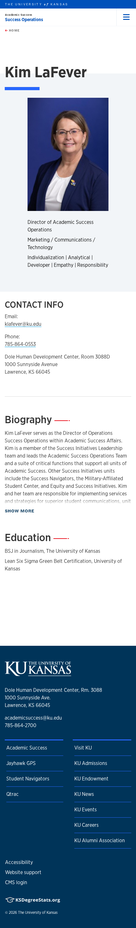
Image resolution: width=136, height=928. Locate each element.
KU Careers (86, 825)
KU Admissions (90, 763)
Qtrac (12, 794)
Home (14, 30)
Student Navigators (27, 778)
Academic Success (18, 15)
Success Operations (24, 19)
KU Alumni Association (99, 840)
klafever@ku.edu (23, 324)
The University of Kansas (38, 912)
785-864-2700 (20, 725)
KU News (84, 794)
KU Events (85, 809)
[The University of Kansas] (38, 673)
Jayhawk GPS (21, 763)
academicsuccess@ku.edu (33, 718)
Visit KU (83, 747)
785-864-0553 (20, 344)
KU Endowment (91, 778)
